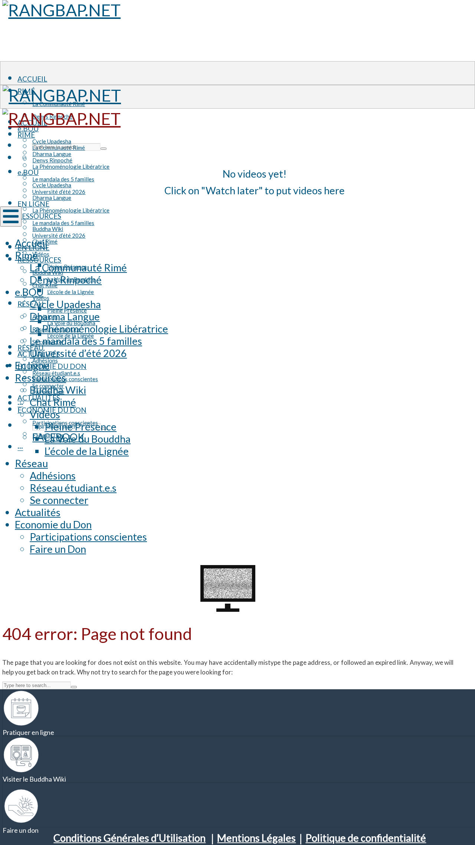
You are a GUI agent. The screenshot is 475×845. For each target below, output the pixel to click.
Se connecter (59, 500)
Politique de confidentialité (365, 838)
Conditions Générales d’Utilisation (129, 838)
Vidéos (40, 254)
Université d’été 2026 (58, 235)
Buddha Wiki (58, 390)
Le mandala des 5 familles (63, 222)
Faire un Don (58, 549)
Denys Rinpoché (52, 160)
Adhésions (53, 475)
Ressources (39, 259)
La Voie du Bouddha (88, 439)
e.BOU (28, 172)
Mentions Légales (256, 838)
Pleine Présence (81, 426)
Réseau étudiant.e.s (73, 488)
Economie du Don (53, 524)
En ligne (32, 365)
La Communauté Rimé (78, 267)
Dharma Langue (51, 197)
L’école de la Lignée (70, 291)
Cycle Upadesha (51, 185)
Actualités (37, 512)
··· (20, 447)
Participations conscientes (88, 537)
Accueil (32, 79)
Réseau (31, 463)
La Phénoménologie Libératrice (70, 166)
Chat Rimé (53, 402)
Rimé (26, 135)
